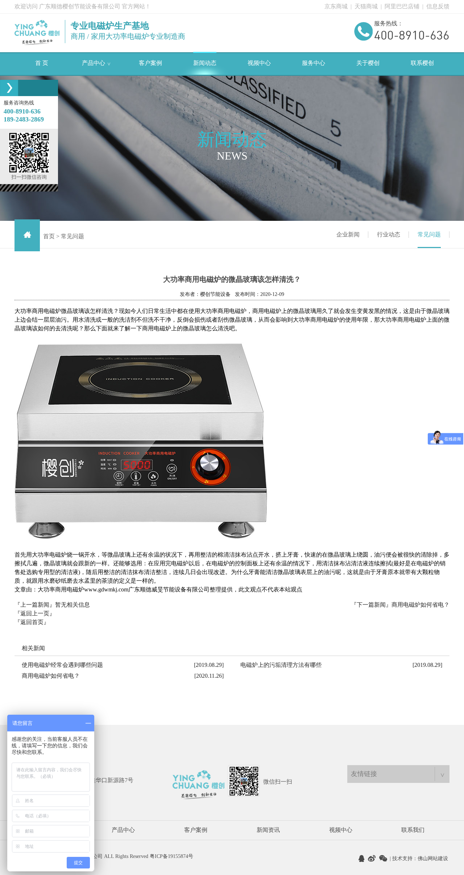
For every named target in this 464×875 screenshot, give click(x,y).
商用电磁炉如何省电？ (421, 605)
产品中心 (123, 830)
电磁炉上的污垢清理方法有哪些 (281, 665)
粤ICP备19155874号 (171, 856)
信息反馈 (438, 6)
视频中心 (340, 830)
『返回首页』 (31, 622)
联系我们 (412, 830)
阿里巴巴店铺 (402, 6)
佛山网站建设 (433, 858)
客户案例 (195, 830)
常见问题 (429, 234)
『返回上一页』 (34, 613)
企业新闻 (348, 234)
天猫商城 (366, 6)
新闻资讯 (268, 830)
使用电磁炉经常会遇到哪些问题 (62, 665)
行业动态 (388, 234)
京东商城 (336, 6)
